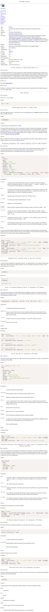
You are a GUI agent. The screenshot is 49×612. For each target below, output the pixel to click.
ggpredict (10, 292)
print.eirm (2, 22)
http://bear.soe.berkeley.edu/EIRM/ (13, 133)
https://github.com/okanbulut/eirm (15, 33)
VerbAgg (27, 112)
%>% (2, 12)
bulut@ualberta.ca (9, 83)
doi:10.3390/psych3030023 (14, 38)
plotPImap (3, 359)
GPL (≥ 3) (11, 51)
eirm (1, 15)
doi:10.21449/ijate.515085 (36, 38)
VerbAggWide (3, 13)
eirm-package (3, 10)
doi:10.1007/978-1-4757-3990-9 (25, 39)
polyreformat (3, 21)
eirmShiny (3, 16)
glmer (27, 207)
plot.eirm (2, 19)
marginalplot (3, 18)
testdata (2, 23)
